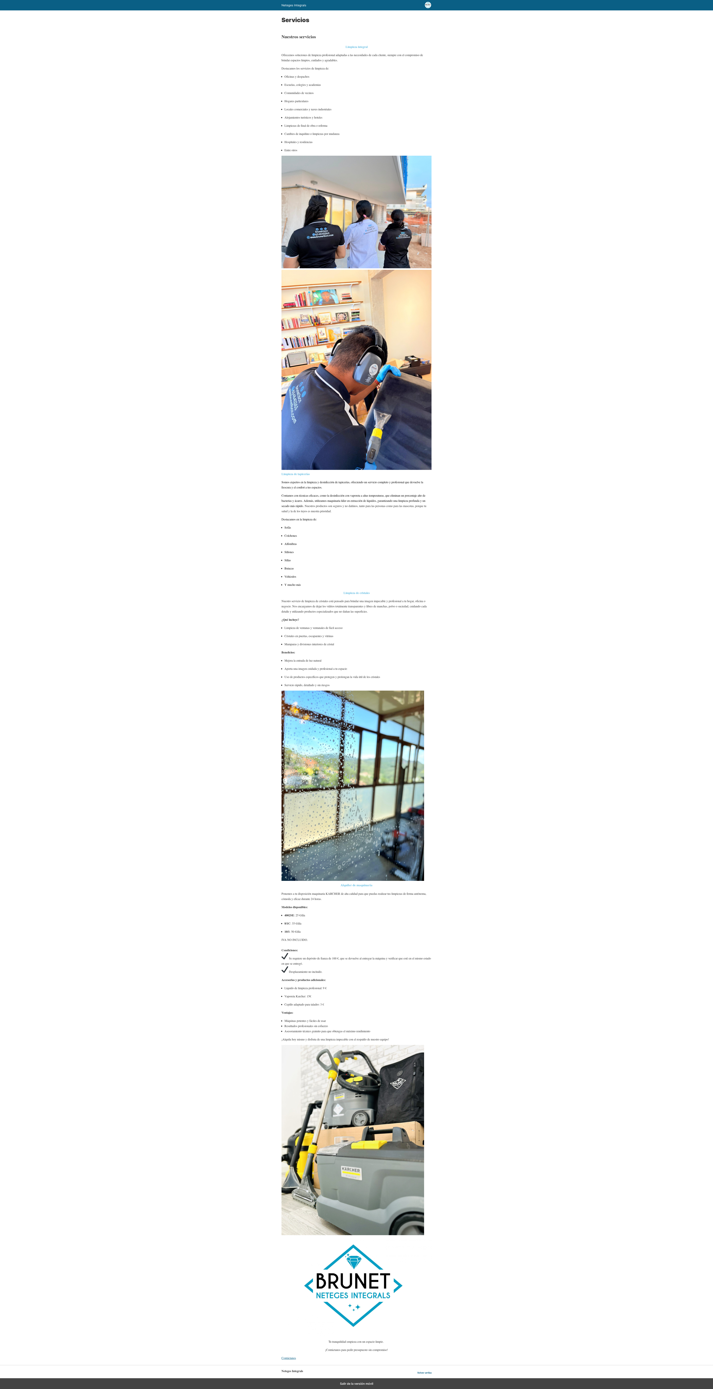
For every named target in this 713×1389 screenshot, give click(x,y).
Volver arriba (424, 1372)
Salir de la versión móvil (356, 1383)
